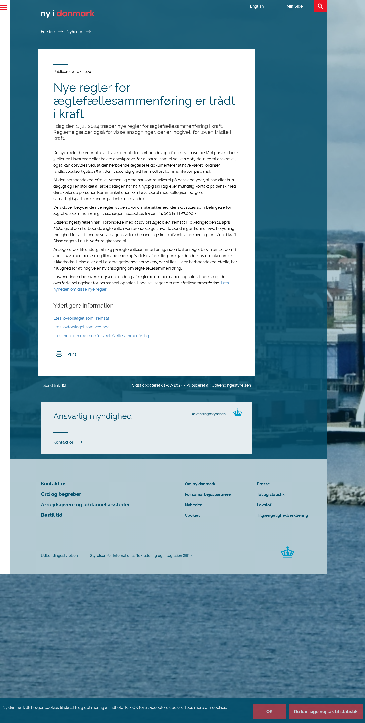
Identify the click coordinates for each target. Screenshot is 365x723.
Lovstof (264, 505)
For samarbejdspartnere (208, 494)
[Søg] (320, 6)
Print (71, 354)
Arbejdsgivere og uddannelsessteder (85, 505)
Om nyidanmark (200, 484)
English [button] (257, 6)
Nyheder (75, 31)
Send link (52, 385)
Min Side (295, 6)
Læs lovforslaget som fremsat (81, 318)
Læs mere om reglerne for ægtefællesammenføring (101, 335)
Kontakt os (63, 442)
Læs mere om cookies (205, 707)
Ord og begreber (61, 494)
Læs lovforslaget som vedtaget (82, 327)
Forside (48, 31)
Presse (263, 484)
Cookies (192, 515)
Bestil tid (51, 515)
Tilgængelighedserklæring (282, 515)
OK (269, 711)
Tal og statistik (271, 494)
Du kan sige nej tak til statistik (326, 711)
